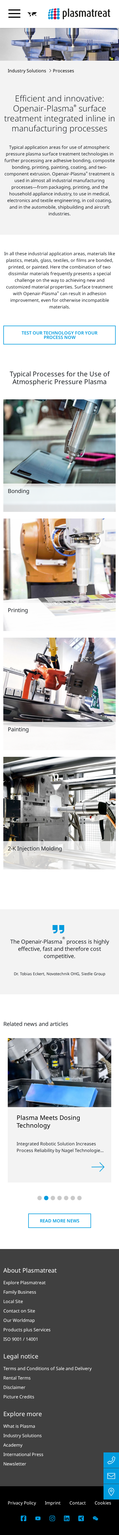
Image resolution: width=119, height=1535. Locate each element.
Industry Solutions (27, 71)
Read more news (59, 1221)
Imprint (53, 1503)
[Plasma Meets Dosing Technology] (59, 1072)
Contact (77, 1503)
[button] (32, 14)
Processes (63, 71)
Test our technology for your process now (59, 335)
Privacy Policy (22, 1503)
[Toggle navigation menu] (14, 13)
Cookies (103, 1503)
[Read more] (98, 1167)
